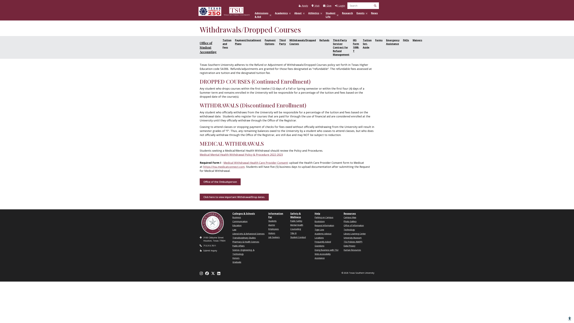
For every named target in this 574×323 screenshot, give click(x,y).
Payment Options (270, 42)
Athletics (313, 13)
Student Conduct (298, 237)
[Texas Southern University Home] (237, 11)
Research (347, 13)
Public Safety (296, 221)
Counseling (295, 229)
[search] (363, 5)
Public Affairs (238, 245)
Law (234, 229)
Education (237, 225)
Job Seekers (274, 237)
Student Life (330, 15)
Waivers (417, 40)
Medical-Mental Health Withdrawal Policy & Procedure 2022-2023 (241, 154)
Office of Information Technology (354, 227)
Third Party (282, 42)
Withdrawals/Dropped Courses (302, 42)
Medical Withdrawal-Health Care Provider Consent (255, 162)
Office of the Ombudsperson (220, 181)
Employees (273, 229)
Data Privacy (349, 245)
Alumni (271, 225)
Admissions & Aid (261, 15)
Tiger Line (319, 229)
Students (272, 221)
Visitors (271, 233)
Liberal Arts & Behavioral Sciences (248, 233)
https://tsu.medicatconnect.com (224, 167)
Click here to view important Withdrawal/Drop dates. (234, 197)
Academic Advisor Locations (323, 235)
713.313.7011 (209, 245)
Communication (240, 221)
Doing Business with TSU (326, 250)
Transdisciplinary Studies (244, 237)
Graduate (236, 262)
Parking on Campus (324, 217)
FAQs (406, 40)
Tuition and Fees (227, 44)
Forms (379, 40)
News (374, 13)
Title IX (293, 233)
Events (360, 13)
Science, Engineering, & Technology (243, 252)
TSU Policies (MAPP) (353, 241)
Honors (235, 258)
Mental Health (296, 225)
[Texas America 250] (210, 11)
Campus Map (350, 217)
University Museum (353, 237)
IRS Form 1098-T (356, 46)
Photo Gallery (350, 221)
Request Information (324, 225)
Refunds (324, 40)
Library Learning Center (355, 233)
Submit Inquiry (210, 250)
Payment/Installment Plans (248, 42)
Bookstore (320, 221)
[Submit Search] (375, 5)
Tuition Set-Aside (367, 44)
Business (236, 217)
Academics (281, 13)
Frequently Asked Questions (323, 243)
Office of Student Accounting (208, 47)
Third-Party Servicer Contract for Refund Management (341, 47)
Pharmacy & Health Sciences (245, 241)
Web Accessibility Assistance (323, 256)
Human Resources (352, 250)
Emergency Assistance (392, 42)
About (298, 13)
